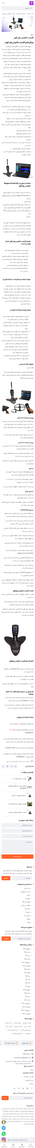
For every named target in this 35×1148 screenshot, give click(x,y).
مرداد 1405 (27, 952)
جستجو (6, 878)
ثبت (5, 1098)
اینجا (17, 724)
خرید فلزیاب (8, 1023)
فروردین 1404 (26, 1007)
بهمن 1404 (27, 973)
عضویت (6, 939)
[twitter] (23, 1088)
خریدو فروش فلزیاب (17, 1033)
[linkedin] (14, 1088)
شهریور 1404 (26, 990)
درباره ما (28, 912)
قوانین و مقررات (28, 1077)
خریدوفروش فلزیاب (26, 1030)
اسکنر (28, 895)
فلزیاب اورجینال (18, 1026)
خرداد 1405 (27, 959)
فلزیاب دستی (27, 1026)
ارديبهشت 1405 (25, 962)
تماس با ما (27, 916)
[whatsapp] (3, 1133)
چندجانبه (27, 909)
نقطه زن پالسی (25, 905)
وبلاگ (31, 35)
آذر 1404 (28, 979)
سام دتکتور (30, 14)
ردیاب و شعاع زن (25, 892)
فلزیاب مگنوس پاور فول (8, 14)
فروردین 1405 (26, 966)
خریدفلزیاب (28, 1033)
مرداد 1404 (27, 993)
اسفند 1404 (27, 969)
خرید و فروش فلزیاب (12, 1030)
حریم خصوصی (29, 1080)
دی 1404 (27, 976)
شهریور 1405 (26, 949)
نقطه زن (27, 899)
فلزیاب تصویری (27, 1023)
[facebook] (31, 1088)
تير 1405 (27, 956)
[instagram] (3, 1139)
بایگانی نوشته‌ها (21, 14)
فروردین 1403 (26, 1014)
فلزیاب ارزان (9, 1026)
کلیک (13, 730)
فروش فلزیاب (17, 1023)
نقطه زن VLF (26, 902)
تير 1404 (27, 997)
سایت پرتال (11, 1140)
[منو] (3, 3)
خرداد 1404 (27, 1000)
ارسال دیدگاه (17, 857)
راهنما (28, 919)
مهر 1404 (27, 986)
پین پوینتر (27, 888)
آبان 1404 (27, 983)
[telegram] (3, 1127)
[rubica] (3, 1122)
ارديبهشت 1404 (25, 1003)
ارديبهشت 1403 (25, 1010)
